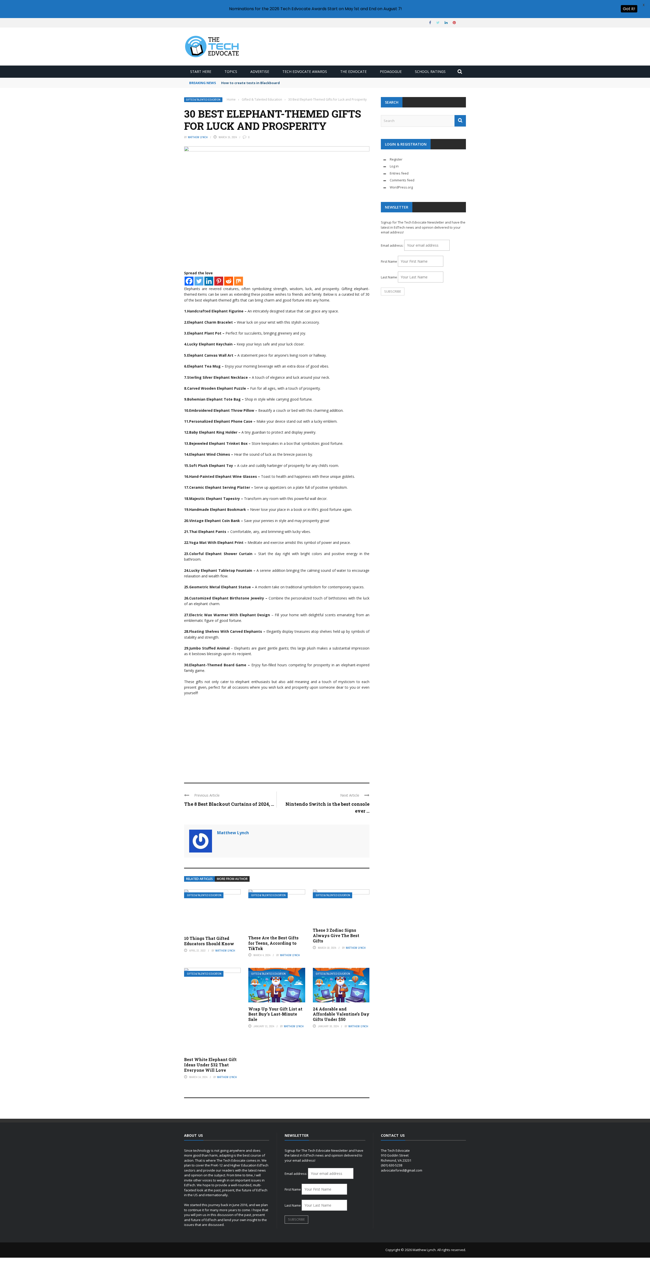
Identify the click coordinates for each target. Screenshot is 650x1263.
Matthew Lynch (198, 137)
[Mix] (238, 281)
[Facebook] (189, 281)
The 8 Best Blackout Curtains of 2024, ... (229, 804)
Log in (394, 166)
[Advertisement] (276, 736)
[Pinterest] (218, 281)
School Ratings (430, 71)
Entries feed (399, 173)
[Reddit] (228, 281)
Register (396, 159)
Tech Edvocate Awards (304, 71)
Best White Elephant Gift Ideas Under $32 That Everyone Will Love (210, 1065)
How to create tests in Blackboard (250, 83)
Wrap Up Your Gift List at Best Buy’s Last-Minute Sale (275, 1014)
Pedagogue (391, 71)
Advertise (259, 71)
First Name (389, 261)
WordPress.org (401, 187)
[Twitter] (198, 281)
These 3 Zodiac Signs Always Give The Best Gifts (336, 935)
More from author (232, 879)
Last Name (389, 277)
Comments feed (402, 180)
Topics (230, 71)
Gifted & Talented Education (203, 99)
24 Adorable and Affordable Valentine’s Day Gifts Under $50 (341, 1014)
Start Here (200, 71)
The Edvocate (353, 71)
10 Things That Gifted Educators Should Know (209, 941)
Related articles (199, 879)
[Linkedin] (208, 281)
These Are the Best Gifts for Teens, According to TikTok (273, 943)
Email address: (392, 245)
